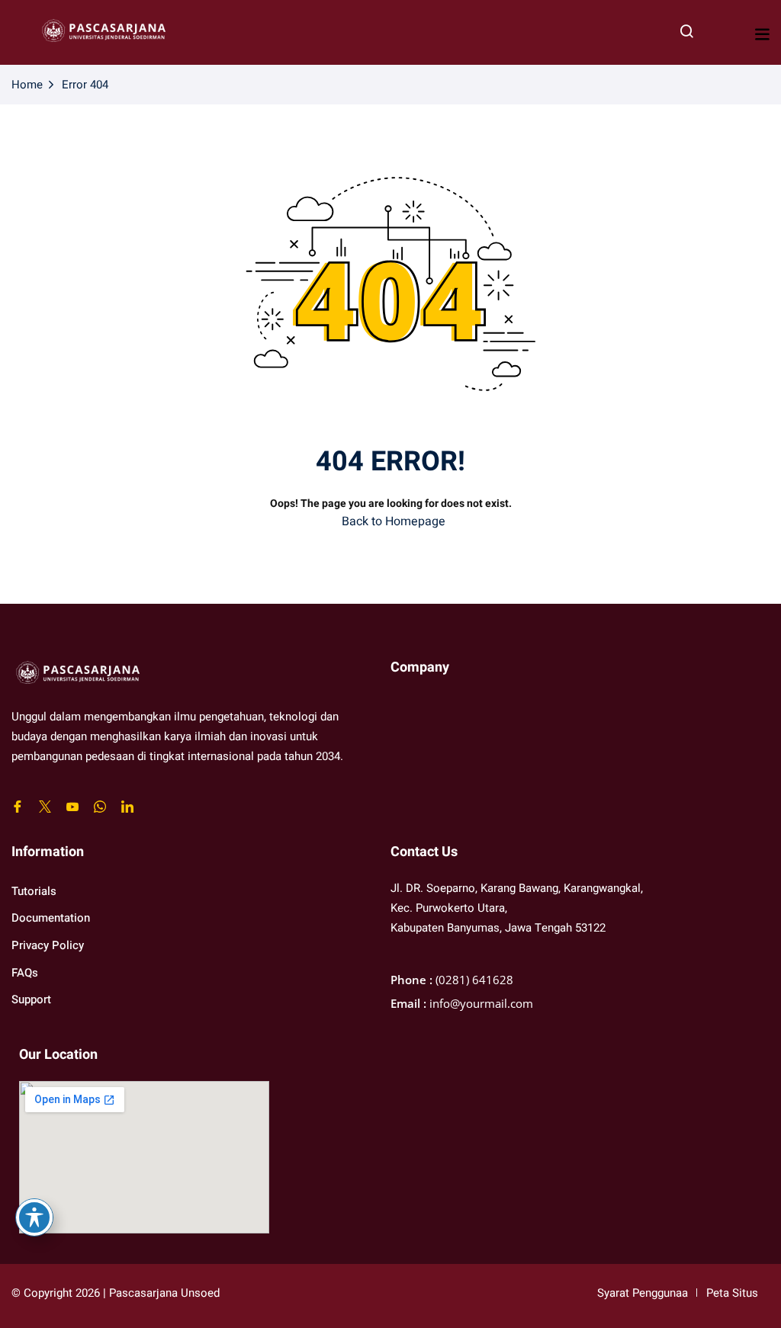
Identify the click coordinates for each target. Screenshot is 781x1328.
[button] (762, 34)
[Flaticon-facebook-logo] (17, 806)
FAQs (24, 972)
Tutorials (33, 891)
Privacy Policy (47, 945)
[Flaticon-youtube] (72, 806)
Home (27, 84)
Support (31, 999)
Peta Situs (732, 1293)
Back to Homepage (393, 521)
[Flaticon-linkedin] (127, 806)
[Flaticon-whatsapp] (100, 806)
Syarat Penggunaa (642, 1293)
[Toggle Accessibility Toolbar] (34, 1217)
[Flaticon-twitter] (45, 806)
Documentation (50, 917)
